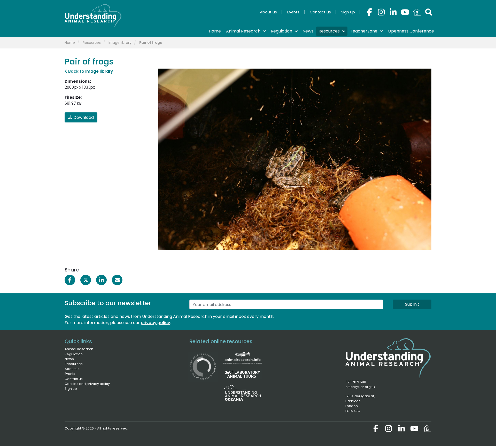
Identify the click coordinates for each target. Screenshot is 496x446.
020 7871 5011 (355, 382)
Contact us (74, 379)
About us (72, 369)
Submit (412, 304)
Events (70, 373)
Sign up (71, 388)
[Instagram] (381, 12)
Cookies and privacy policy (87, 384)
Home (70, 42)
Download (83, 117)
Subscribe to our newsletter (108, 303)
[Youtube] (405, 12)
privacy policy (155, 323)
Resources (92, 42)
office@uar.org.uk (360, 387)
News (69, 359)
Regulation (74, 354)
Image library (120, 42)
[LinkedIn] (393, 12)
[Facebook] (369, 12)
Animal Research (79, 349)
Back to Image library (90, 71)
